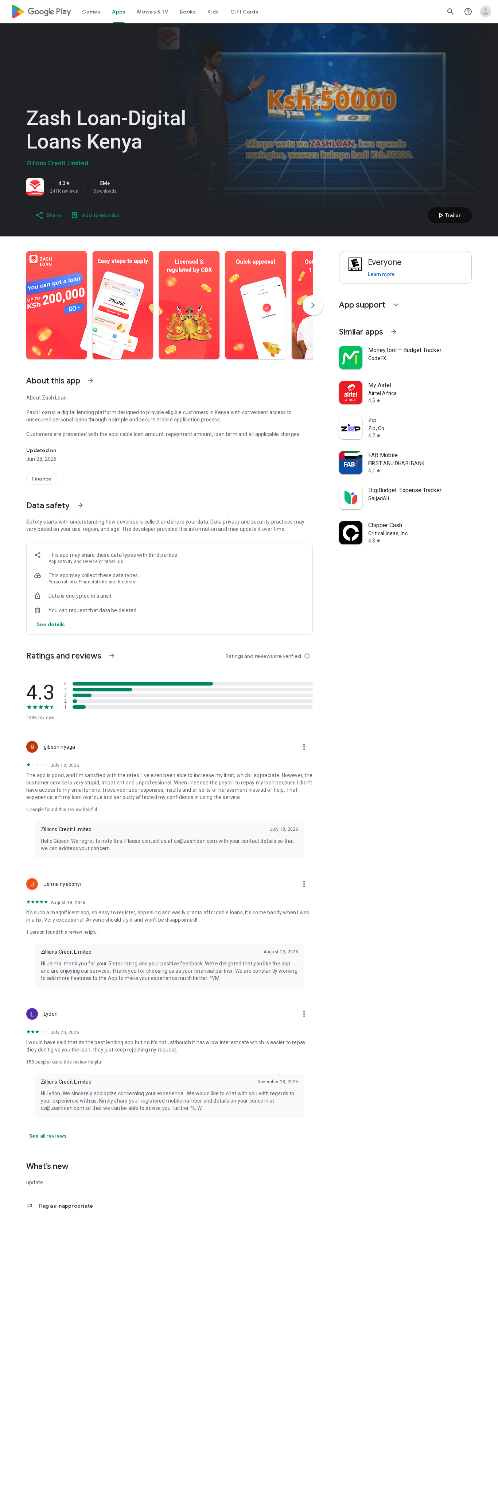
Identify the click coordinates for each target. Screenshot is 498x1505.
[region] (128, 187)
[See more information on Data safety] (80, 505)
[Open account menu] (485, 11)
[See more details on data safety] (51, 624)
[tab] (91, 11)
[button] (56, 305)
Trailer (448, 215)
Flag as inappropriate (59, 1206)
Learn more (381, 274)
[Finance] (41, 478)
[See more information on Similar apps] (393, 331)
